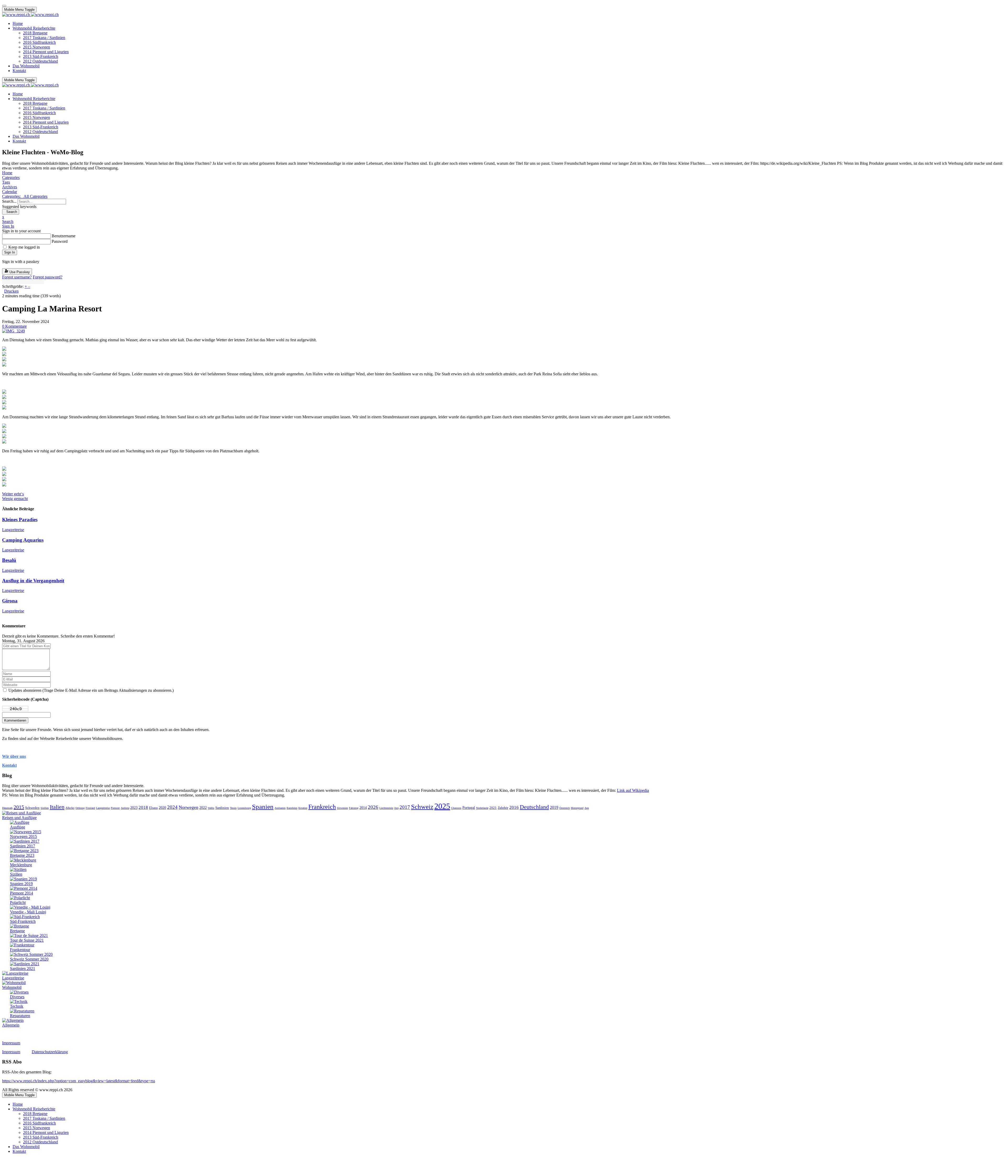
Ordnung (80, 807)
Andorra (125, 807)
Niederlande (482, 807)
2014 (363, 808)
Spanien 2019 (21, 883)
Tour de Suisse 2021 (27, 940)
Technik (16, 1006)
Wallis (211, 807)
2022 (203, 808)
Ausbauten (280, 807)
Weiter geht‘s (13, 494)
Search (10, 212)
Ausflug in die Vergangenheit (33, 580)
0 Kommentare (14, 326)
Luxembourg (244, 807)
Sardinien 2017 (22, 846)
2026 (373, 807)
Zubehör (503, 808)
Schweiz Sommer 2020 (29, 959)
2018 (143, 807)
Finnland (90, 807)
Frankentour (20, 949)
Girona (10, 600)
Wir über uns (14, 756)
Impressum (11, 1043)
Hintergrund (577, 807)
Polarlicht (18, 902)
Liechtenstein (386, 807)
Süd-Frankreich (23, 921)
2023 (134, 808)
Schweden (32, 808)
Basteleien (292, 807)
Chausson (456, 807)
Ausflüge (17, 827)
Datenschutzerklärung (50, 1052)
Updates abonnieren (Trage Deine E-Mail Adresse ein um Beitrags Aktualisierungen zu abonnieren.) (91, 690)
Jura (396, 807)
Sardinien (222, 808)
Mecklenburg (21, 865)
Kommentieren (15, 720)
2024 (172, 807)
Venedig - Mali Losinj (28, 912)
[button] (503, 221)
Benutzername (63, 236)
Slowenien (342, 807)
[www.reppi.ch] (30, 14)
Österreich (564, 807)
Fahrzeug (353, 807)
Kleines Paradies (19, 519)
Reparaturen (20, 1015)
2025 (442, 806)
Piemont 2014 (21, 893)
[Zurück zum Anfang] (4, 6)
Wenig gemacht (15, 498)
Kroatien (302, 807)
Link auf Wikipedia (633, 790)
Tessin (233, 807)
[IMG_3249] (13, 331)
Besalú (9, 560)
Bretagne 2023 (22, 855)
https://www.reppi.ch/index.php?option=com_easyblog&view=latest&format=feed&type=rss (78, 1081)
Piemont (115, 807)
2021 (493, 808)
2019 (554, 807)
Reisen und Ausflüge (19, 817)
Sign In (9, 252)
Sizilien (45, 807)
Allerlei (69, 807)
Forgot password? (47, 277)
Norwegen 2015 (23, 836)
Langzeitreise (13, 530)
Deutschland (534, 807)
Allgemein (10, 1025)
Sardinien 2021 (22, 968)
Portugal (468, 808)
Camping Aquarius (22, 540)
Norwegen (188, 807)
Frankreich (322, 806)
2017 (405, 807)
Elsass (153, 808)
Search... (9, 201)
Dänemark (7, 807)
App (586, 807)
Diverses (17, 997)
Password (60, 241)
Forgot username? (17, 277)
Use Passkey (19, 272)
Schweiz (422, 806)
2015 (19, 807)
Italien (57, 807)
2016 (514, 807)
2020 (162, 808)
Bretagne (17, 931)
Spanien (263, 806)
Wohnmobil (11, 987)
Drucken (11, 291)
